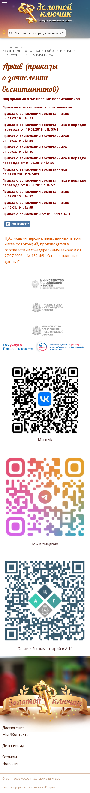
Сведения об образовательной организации (39, 51)
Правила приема (41, 54)
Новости (10, 763)
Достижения (13, 727)
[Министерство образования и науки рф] (47, 283)
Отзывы (9, 756)
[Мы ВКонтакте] (17, 224)
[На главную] (45, 14)
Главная (12, 46)
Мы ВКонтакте (15, 734)
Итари (49, 787)
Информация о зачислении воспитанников (41, 99)
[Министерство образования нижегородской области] (47, 329)
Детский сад (13, 745)
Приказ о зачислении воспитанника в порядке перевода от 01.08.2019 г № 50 (44, 160)
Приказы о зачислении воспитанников (37, 107)
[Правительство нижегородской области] (47, 306)
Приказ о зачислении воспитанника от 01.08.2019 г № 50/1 (34, 171)
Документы (15, 54)
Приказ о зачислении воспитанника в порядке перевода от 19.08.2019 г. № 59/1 (44, 126)
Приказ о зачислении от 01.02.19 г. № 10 (37, 214)
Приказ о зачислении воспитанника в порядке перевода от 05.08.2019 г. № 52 (44, 182)
